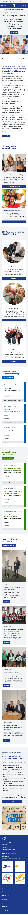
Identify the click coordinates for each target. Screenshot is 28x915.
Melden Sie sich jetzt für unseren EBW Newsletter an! (13, 757)
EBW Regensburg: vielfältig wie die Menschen (13, 233)
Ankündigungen (8, 722)
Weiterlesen (14, 278)
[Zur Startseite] (4, 838)
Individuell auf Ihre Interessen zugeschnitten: (11, 753)
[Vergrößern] (14, 1)
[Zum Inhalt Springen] (11, 1)
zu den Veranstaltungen (14, 186)
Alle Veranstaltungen (8, 377)
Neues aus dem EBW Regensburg (10, 540)
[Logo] (14, 838)
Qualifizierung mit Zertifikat (14, 15)
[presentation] (19, 58)
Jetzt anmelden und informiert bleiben (12, 801)
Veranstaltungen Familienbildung (9, 453)
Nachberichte (7, 585)
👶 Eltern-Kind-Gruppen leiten (14, 13)
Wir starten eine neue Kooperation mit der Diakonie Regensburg (13, 727)
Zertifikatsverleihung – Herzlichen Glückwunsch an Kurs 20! (14, 630)
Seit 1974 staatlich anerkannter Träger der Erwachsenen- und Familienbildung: (14, 67)
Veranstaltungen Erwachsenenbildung (10, 373)
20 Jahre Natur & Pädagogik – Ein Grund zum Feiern (14, 588)
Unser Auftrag (6, 136)
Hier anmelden (14, 32)
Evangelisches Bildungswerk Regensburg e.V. (13, 72)
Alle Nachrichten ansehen (9, 545)
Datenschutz (5, 856)
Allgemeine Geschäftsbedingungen (11, 858)
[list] (14, 855)
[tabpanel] (14, 32)
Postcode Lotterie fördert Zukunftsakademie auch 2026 (12, 673)
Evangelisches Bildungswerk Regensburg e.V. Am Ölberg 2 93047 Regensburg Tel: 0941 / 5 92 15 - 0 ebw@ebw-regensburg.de (13, 846)
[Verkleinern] (17, 1)
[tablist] (22, 58)
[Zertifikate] (14, 872)
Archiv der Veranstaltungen (9, 853)
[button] (2, 912)
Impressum (5, 855)
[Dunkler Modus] (20, 1)
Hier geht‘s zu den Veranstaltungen (9, 147)
